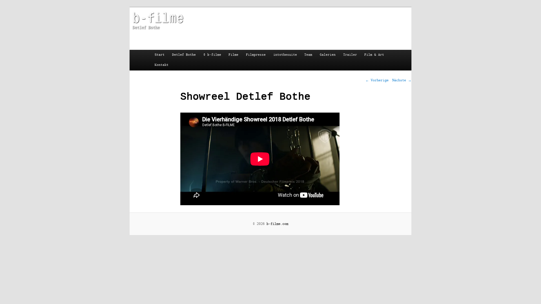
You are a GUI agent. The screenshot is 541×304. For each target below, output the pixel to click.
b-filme (158, 17)
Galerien (328, 55)
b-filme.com (277, 224)
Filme (233, 55)
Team (308, 55)
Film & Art (374, 55)
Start (160, 55)
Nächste (401, 80)
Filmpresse (256, 55)
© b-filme (212, 55)
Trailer (350, 55)
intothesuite (285, 55)
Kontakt (161, 65)
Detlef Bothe (184, 55)
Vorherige (377, 80)
